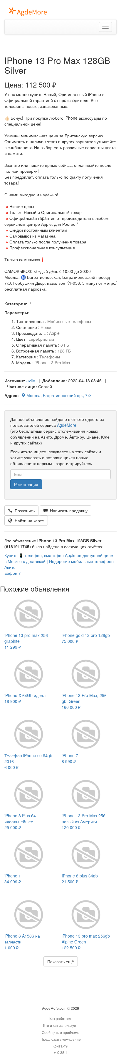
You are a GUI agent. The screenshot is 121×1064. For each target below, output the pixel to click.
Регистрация (26, 484)
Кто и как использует (60, 1025)
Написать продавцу (68, 510)
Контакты (60, 1045)
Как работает (60, 1018)
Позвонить (23, 510)
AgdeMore (66, 425)
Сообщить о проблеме (60, 1032)
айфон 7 (12, 573)
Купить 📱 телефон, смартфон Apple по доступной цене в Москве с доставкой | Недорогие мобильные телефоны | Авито (60, 561)
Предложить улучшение (61, 1039)
